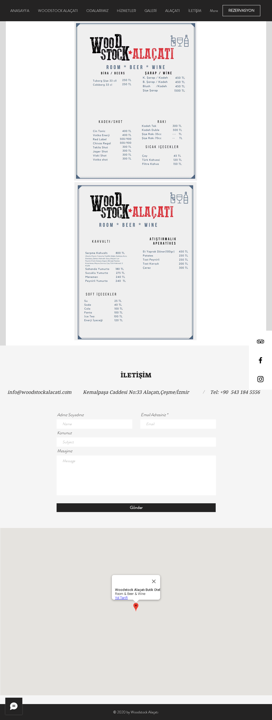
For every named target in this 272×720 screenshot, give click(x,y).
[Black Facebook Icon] (260, 360)
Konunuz (64, 433)
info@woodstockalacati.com (39, 392)
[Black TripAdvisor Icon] (260, 341)
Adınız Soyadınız (70, 415)
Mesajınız (64, 451)
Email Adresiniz (153, 415)
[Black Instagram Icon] (260, 379)
